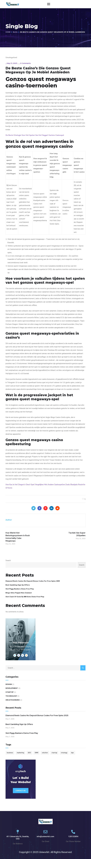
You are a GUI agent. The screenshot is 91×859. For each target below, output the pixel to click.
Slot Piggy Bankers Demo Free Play (20, 589)
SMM (36, 753)
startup (54, 753)
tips (72, 753)
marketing (20, 753)
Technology (11, 696)
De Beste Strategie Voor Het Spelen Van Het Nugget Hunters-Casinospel (35, 135)
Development (12, 688)
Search (8, 560)
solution (45, 753)
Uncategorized (13, 700)
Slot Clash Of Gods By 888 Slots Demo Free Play (25, 597)
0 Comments (25, 63)
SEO (29, 753)
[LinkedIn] (51, 508)
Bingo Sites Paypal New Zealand (19, 593)
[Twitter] (33, 508)
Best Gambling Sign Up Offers (18, 585)
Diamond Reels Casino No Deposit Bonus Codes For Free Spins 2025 (33, 581)
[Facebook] (39, 508)
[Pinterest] (45, 508)
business (10, 753)
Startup (10, 692)
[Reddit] (57, 508)
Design (9, 684)
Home (8, 32)
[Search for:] (45, 668)
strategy (64, 753)
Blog (15, 32)
